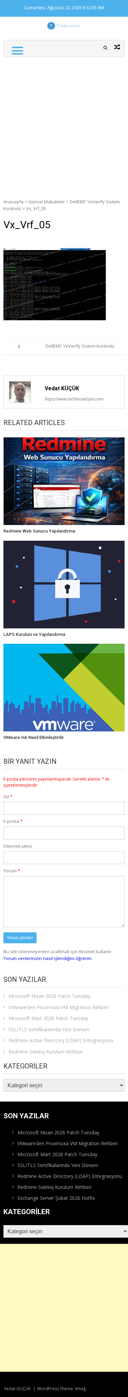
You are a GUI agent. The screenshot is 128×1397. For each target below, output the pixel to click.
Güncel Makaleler (46, 202)
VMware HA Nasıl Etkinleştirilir (33, 737)
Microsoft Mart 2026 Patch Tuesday (48, 1018)
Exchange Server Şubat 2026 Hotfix (56, 1198)
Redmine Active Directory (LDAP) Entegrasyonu (61, 1040)
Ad (7, 797)
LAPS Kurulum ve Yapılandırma (34, 634)
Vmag (80, 1389)
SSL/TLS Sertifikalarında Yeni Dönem (49, 1029)
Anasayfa (13, 202)
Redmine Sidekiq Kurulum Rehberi (46, 1051)
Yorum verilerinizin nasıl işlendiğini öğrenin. (48, 958)
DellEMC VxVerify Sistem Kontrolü (79, 346)
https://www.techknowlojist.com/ (74, 399)
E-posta (13, 821)
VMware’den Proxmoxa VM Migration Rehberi (59, 1007)
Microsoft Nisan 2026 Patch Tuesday (49, 996)
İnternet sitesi (17, 846)
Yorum (11, 871)
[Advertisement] (64, 124)
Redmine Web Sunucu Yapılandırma (39, 531)
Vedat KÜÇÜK (62, 388)
